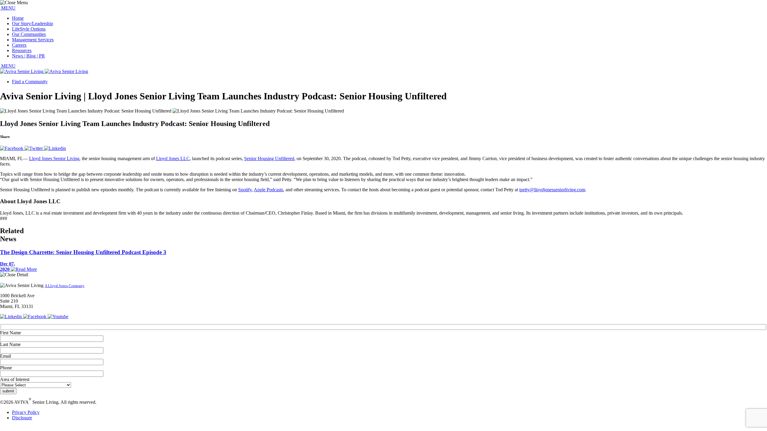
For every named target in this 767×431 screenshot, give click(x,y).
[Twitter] (34, 148)
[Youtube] (58, 316)
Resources (21, 50)
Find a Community (30, 81)
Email (5, 356)
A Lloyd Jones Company (64, 285)
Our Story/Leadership (32, 23)
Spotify (245, 189)
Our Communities (29, 34)
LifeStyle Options (29, 28)
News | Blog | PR (28, 55)
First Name (10, 332)
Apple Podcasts (268, 189)
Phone (6, 367)
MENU (8, 7)
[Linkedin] (55, 148)
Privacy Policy (26, 412)
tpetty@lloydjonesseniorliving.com (552, 189)
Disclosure (22, 417)
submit (8, 391)
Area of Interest (14, 379)
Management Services (33, 39)
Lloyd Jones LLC (173, 158)
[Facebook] (12, 148)
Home (18, 18)
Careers (19, 45)
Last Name (10, 344)
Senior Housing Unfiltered (269, 158)
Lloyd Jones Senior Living (54, 158)
